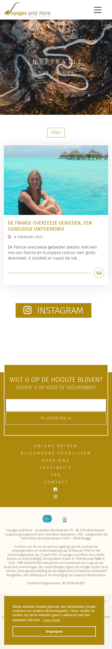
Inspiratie (64, 72)
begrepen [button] (54, 631)
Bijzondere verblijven (56, 453)
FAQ (56, 474)
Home (43, 72)
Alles (56, 132)
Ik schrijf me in (56, 418)
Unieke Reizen (56, 445)
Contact (56, 482)
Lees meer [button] (51, 620)
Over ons (56, 460)
